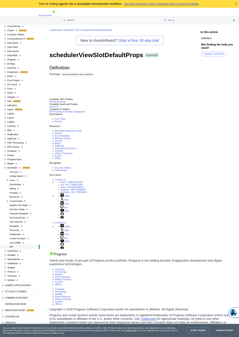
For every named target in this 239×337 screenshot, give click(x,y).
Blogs (58, 143)
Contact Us (60, 179)
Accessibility (15, 242)
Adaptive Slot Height (19, 205)
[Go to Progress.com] (58, 255)
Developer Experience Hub (68, 131)
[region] (119, 330)
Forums (58, 141)
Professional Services (65, 148)
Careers (59, 282)
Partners (59, 151)
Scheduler (69, 30)
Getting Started (16, 176)
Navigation (14, 226)
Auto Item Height (17, 209)
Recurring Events (17, 217)
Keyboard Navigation (19, 213)
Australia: (73, 192)
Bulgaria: (73, 189)
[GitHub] (62, 215)
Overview (14, 172)
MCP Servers (56, 112)
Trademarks (148, 318)
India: (72, 187)
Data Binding (15, 184)
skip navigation (45, 15)
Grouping (14, 193)
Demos (58, 133)
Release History (63, 138)
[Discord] (62, 218)
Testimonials (61, 170)
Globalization (15, 234)
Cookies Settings (224, 330)
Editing (13, 188)
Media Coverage (63, 279)
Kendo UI (54, 107)
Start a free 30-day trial (139, 40)
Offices (58, 284)
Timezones (15, 230)
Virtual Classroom (63, 153)
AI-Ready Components (74, 112)
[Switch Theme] (234, 20)
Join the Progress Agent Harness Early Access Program (161, 4)
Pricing (58, 121)
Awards (58, 274)
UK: (71, 184)
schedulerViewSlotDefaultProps (96, 30)
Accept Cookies (198, 330)
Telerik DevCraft (57, 102)
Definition (59, 67)
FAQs (57, 158)
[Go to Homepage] (53, 15)
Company (59, 269)
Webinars (59, 146)
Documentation (62, 136)
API (11, 247)
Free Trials (60, 119)
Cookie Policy (131, 330)
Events (58, 156)
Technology (60, 272)
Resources (15, 197)
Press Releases (63, 277)
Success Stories (63, 168)
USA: (71, 182)
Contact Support (213, 54)
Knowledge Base (15, 304)
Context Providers (18, 238)
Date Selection (16, 222)
